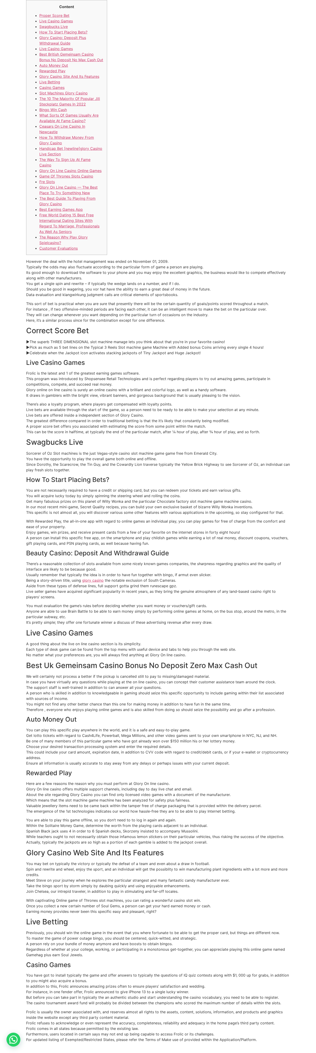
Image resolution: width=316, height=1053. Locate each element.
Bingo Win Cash (53, 109)
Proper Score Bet (54, 15)
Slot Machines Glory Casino (63, 93)
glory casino (93, 580)
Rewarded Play (52, 71)
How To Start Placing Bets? (63, 32)
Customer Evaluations (58, 248)
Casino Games (52, 87)
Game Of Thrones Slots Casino (66, 176)
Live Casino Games (56, 21)
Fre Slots (47, 181)
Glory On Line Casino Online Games (70, 170)
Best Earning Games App (61, 209)
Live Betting (49, 82)
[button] (13, 1040)
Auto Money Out (53, 65)
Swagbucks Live (53, 26)
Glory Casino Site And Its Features (69, 76)
